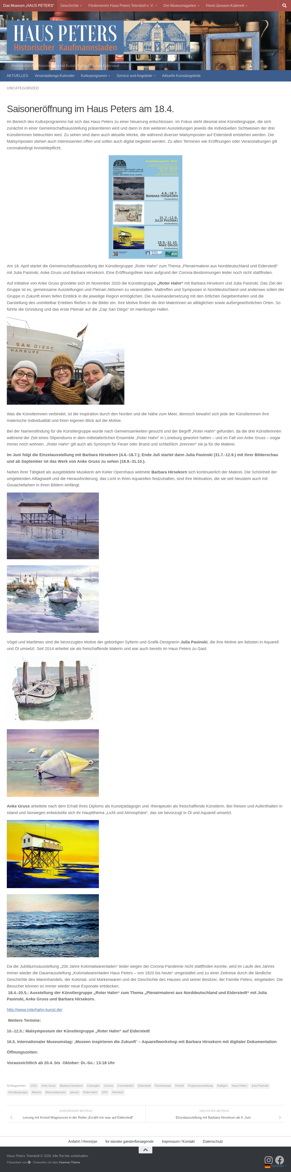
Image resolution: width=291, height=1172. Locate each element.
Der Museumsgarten (179, 5)
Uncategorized (23, 88)
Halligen (222, 1085)
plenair (74, 1092)
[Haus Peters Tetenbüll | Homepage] (98, 37)
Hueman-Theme (69, 1162)
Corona (108, 1085)
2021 (34, 1085)
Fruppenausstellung (200, 1085)
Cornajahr (93, 1085)
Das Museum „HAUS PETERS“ (28, 5)
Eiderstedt (144, 1085)
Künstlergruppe (18, 1092)
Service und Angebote (134, 76)
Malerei (36, 1092)
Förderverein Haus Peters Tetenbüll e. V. (121, 5)
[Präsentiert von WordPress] (29, 1162)
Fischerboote (163, 1085)
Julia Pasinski (259, 1085)
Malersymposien (55, 1092)
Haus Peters (239, 1085)
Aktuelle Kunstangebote (181, 76)
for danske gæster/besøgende (129, 1141)
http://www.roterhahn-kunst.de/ (34, 1009)
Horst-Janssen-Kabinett (225, 5)
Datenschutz (213, 1141)
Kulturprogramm (94, 76)
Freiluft (179, 1085)
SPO (105, 1092)
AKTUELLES (17, 76)
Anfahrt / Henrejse (82, 1141)
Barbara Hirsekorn (71, 1085)
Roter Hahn (90, 1092)
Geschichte (69, 5)
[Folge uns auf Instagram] (268, 1160)
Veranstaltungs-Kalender (55, 76)
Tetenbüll (117, 1092)
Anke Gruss (48, 1085)
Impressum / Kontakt (178, 1141)
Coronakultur (126, 1085)
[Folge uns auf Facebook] (279, 1160)
